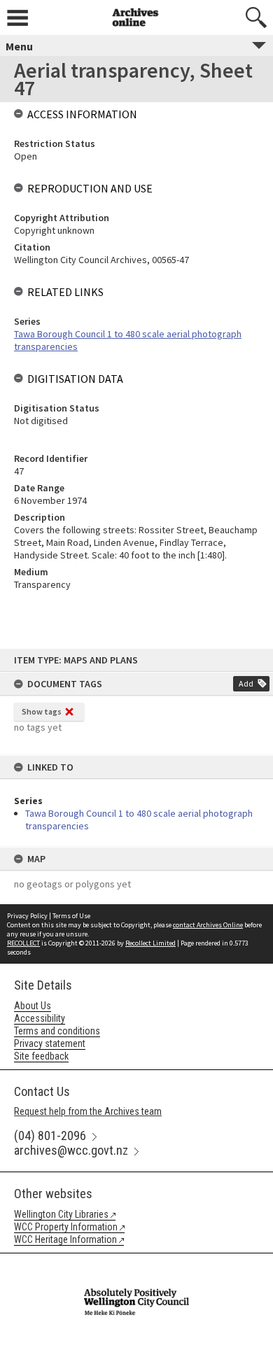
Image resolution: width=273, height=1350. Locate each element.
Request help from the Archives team (88, 1111)
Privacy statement (49, 1043)
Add (246, 683)
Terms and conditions (57, 1030)
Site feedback (41, 1056)
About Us (32, 1005)
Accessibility (39, 1018)
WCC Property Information (66, 1226)
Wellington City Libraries (61, 1214)
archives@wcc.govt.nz (71, 1150)
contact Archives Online (208, 924)
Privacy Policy (27, 915)
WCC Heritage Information (65, 1239)
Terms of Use (71, 915)
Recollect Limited (150, 943)
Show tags (42, 711)
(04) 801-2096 (50, 1135)
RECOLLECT (23, 943)
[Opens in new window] (136, 1262)
